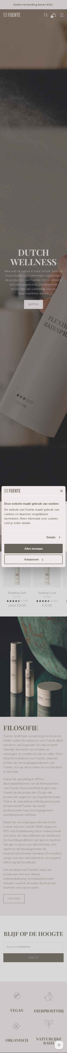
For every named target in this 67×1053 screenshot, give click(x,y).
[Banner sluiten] (61, 491)
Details (51, 537)
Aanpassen (31, 559)
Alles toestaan (33, 548)
